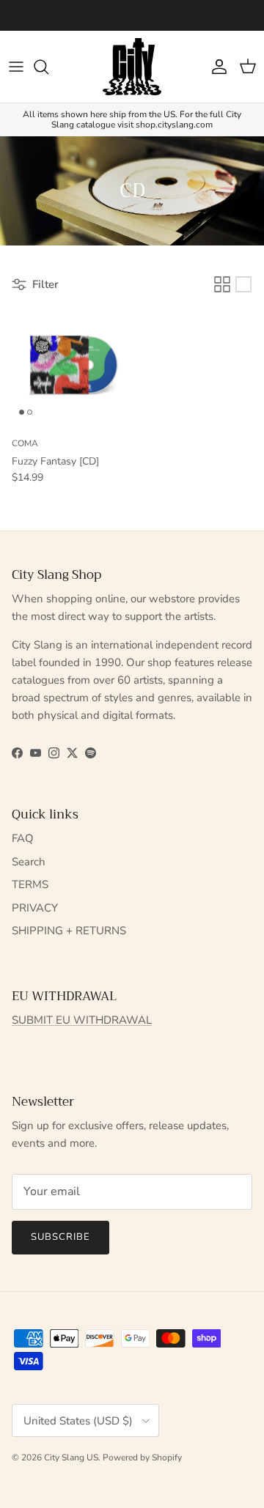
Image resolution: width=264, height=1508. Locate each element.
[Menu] (16, 67)
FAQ (23, 838)
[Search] (48, 67)
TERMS (30, 884)
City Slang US (71, 1457)
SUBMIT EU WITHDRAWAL (82, 1020)
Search (28, 861)
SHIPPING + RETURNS (69, 930)
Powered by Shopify (142, 1457)
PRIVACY (35, 908)
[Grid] (222, 284)
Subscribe (60, 1236)
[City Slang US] (132, 66)
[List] (243, 284)
